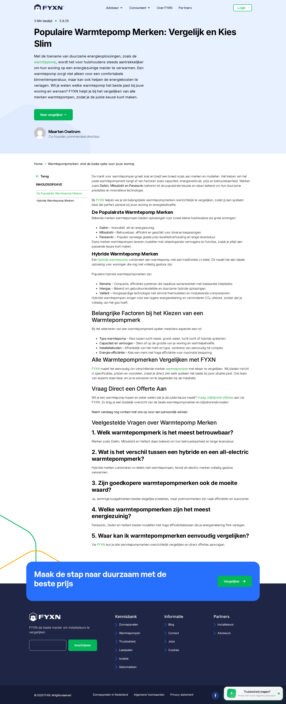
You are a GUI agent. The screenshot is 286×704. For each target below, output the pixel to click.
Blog (171, 624)
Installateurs (226, 624)
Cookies (173, 650)
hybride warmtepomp (113, 260)
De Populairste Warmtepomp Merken (59, 193)
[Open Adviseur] (121, 7)
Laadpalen (126, 650)
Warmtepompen (129, 633)
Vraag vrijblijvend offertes (215, 397)
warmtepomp (45, 62)
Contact (173, 633)
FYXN (100, 200)
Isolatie (123, 658)
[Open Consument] (148, 7)
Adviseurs (224, 633)
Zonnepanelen (128, 624)
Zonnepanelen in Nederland (110, 694)
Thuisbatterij (127, 641)
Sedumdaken (128, 667)
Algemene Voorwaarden (149, 694)
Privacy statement (181, 694)
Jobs (171, 641)
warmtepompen (177, 369)
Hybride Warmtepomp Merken (55, 200)
